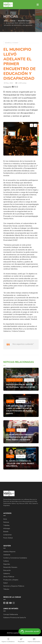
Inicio (5, 519)
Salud (5, 583)
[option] (21, 139)
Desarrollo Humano (10, 567)
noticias (12, 21)
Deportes (6, 564)
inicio (6, 21)
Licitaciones (7, 535)
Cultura (6, 561)
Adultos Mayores (9, 552)
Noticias (6, 522)
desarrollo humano (24, 21)
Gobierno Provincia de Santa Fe (14, 617)
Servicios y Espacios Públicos (13, 586)
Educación (7, 570)
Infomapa (6, 528)
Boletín (5, 532)
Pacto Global (8, 538)
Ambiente (6, 555)
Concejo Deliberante (10, 614)
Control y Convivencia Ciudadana (15, 558)
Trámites (6, 525)
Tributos (6, 589)
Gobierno (6, 573)
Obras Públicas (8, 577)
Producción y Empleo (10, 580)
